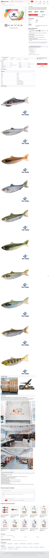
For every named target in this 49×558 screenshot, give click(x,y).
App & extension (39, 3)
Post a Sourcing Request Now (20, 500)
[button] (33, 59)
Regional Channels (33, 552)
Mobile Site (40, 552)
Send (6, 500)
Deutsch (23, 553)
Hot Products (7, 552)
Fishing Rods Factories (3, 547)
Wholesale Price (25, 552)
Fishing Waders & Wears (10, 543)
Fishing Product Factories (18, 547)
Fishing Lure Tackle (36, 547)
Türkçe (38, 553)
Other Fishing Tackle (3, 543)
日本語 (32, 553)
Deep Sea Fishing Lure (29, 543)
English (7, 553)
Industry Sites (29, 552)
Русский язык (18, 553)
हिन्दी (34, 553)
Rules (47, 3)
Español (10, 553)
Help (35, 3)
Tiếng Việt (41, 553)
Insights (42, 552)
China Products (10, 552)
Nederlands (26, 553)
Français (15, 553)
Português (13, 553)
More (1, 550)
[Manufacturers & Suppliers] (5, 1)
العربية (28, 553)
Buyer (31, 3)
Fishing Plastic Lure (42, 547)
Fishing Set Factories (25, 547)
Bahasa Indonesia (44, 553)
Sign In (29, 54)
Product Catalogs (11, 535)
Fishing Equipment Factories (11, 547)
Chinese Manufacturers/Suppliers (16, 552)
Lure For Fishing (31, 547)
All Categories (3, 3)
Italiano (21, 553)
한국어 (30, 553)
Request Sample (42, 16)
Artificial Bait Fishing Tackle (23, 543)
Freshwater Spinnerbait (36, 543)
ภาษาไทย (36, 553)
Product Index (37, 552)
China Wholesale (21, 552)
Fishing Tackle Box (16, 543)
